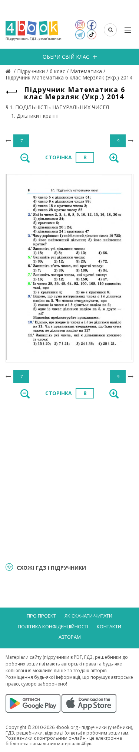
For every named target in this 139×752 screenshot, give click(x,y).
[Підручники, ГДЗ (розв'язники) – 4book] (9, 71)
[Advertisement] (69, 480)
